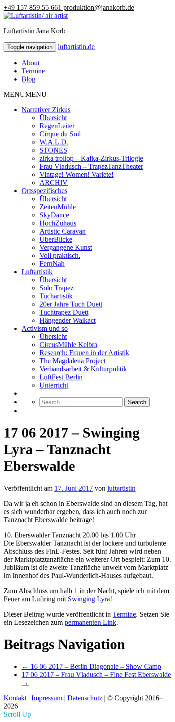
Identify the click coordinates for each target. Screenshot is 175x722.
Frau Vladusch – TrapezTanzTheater (91, 166)
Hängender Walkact (67, 320)
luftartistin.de (76, 46)
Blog (28, 79)
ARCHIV (53, 182)
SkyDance (54, 215)
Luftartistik (37, 271)
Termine (33, 71)
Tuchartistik (56, 296)
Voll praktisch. (59, 255)
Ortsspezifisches (44, 190)
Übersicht (53, 118)
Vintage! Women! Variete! (76, 174)
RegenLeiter (56, 126)
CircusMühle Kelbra (68, 344)
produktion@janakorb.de (98, 7)
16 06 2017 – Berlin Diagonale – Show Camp (91, 666)
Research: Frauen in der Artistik (84, 352)
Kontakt (15, 698)
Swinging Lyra (89, 599)
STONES (53, 150)
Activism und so (45, 328)
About (30, 63)
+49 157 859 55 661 (33, 7)
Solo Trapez (56, 288)
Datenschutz (84, 698)
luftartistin (121, 488)
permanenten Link (90, 622)
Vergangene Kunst (65, 247)
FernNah (52, 263)
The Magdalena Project (72, 361)
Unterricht (53, 385)
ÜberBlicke (55, 239)
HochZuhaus (57, 223)
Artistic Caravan (62, 231)
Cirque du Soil (60, 134)
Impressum (46, 698)
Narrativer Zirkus (46, 109)
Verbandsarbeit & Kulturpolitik (83, 369)
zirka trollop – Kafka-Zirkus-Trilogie (91, 158)
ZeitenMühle (57, 207)
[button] (25, 94)
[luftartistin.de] (36, 15)
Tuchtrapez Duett (63, 312)
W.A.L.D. (53, 142)
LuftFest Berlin (61, 377)
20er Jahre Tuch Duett (70, 304)
